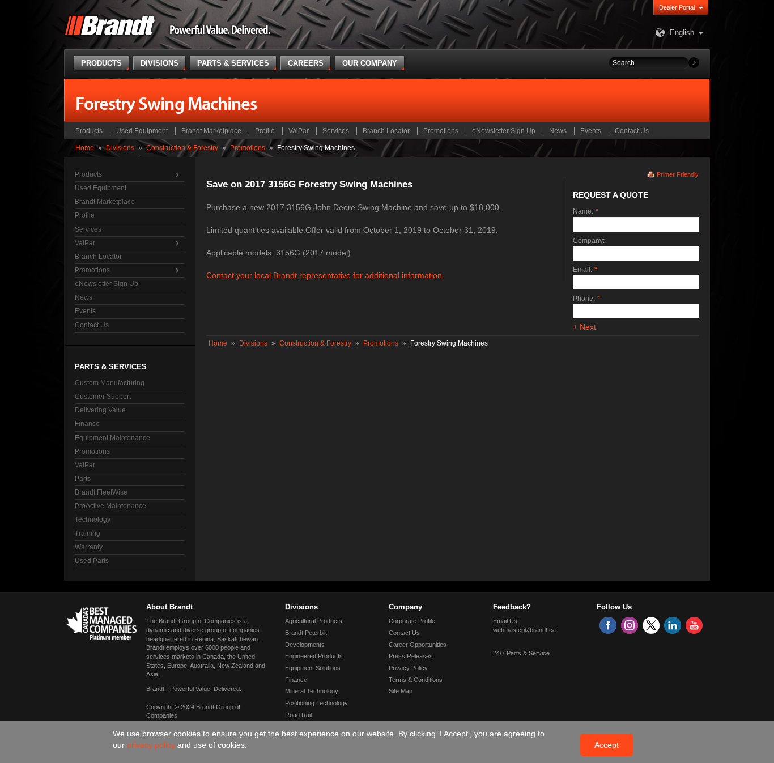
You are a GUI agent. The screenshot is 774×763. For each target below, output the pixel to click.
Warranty (89, 547)
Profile (265, 131)
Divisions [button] (159, 63)
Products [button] (101, 63)
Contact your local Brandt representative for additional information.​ (325, 275)
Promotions (440, 131)
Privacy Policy (408, 667)
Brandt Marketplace (211, 131)
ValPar (298, 131)
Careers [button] (306, 63)
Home (84, 148)
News (558, 131)
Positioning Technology (316, 703)
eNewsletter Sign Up (503, 131)
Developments (305, 644)
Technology (92, 519)
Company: (589, 241)
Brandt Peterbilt (306, 632)
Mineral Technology (311, 691)
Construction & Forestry (182, 148)
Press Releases (411, 656)
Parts (83, 479)
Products (89, 131)
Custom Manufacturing (109, 383)
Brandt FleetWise (101, 492)
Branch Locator (386, 131)
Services (335, 131)
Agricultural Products (313, 620)
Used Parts (92, 561)
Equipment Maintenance (112, 438)
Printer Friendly (678, 174)
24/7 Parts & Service (521, 653)
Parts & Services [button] (233, 63)
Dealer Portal (677, 7)
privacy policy (152, 744)
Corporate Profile (412, 620)
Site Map (400, 691)
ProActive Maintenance (110, 506)
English (682, 32)
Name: (583, 211)
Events (590, 131)
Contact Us (632, 131)
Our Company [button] (369, 63)
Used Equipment (142, 131)
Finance (87, 424)
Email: (582, 270)
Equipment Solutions (313, 667)
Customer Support (103, 396)
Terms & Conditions (416, 679)
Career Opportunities (417, 644)
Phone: (584, 298)
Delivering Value (100, 410)
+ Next (584, 326)
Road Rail (298, 714)
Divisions (120, 148)
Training (87, 534)
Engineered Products (314, 656)
